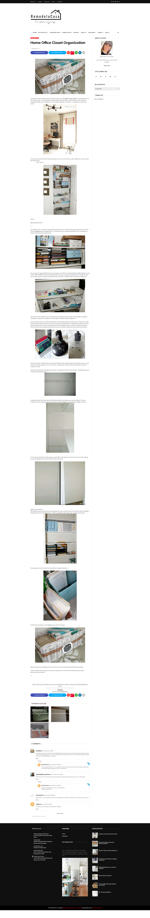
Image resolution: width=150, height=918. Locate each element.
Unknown (38, 804)
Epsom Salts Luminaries (105, 875)
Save (73, 52)
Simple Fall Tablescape (40, 847)
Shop (53, 1)
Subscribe (65, 836)
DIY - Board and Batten (105, 892)
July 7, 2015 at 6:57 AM (46, 804)
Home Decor (66, 32)
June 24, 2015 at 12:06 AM (55, 785)
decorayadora (40, 795)
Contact (40, 1)
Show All (56, 862)
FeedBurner (64, 692)
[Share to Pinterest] (83, 52)
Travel (100, 32)
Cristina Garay (35, 48)
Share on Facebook (40, 52)
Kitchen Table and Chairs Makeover (108, 850)
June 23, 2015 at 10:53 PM (56, 774)
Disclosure (47, 1)
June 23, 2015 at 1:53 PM (47, 750)
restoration (58, 806)
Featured (59, 1)
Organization (55, 32)
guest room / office (71, 98)
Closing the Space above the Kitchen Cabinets (106, 843)
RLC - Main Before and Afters (70, 847)
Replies (39, 761)
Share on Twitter (58, 52)
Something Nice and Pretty (43, 774)
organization (34, 38)
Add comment (60, 813)
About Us (33, 1)
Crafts (83, 32)
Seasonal (91, 32)
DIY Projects (42, 32)
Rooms (75, 32)
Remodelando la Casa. (72, 908)
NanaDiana (39, 750)
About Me (107, 65)
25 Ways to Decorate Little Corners (108, 834)
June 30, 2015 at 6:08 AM (49, 795)
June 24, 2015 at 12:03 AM (55, 764)
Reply (37, 758)
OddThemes (97, 908)
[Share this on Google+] (68, 52)
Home (35, 32)
